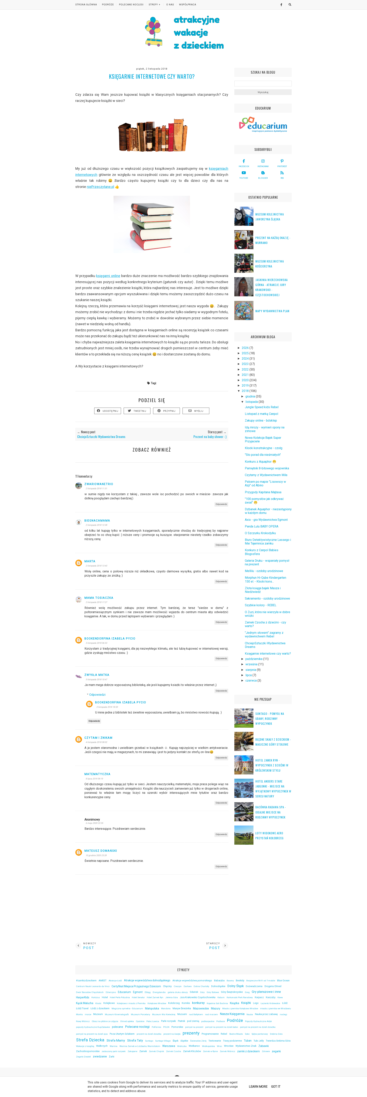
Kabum (221, 997)
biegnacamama (97, 520)
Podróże (108, 4)
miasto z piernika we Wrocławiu (275, 1008)
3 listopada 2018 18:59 (107, 707)
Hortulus (95, 997)
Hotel (105, 997)
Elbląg (148, 992)
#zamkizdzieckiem (86, 980)
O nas (170, 4)
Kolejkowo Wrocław (157, 1003)
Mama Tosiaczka (99, 597)
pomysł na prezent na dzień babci (221, 1027)
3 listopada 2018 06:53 (96, 643)
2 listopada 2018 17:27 (96, 602)
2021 (245, 375)
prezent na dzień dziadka (149, 1034)
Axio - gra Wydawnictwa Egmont (266, 520)
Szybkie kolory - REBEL (260, 605)
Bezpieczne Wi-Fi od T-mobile (260, 980)
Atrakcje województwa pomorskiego (192, 980)
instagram (263, 166)
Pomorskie (177, 1026)
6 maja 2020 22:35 (94, 823)
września (251, 664)
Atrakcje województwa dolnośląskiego (147, 980)
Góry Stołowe (213, 992)
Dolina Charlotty (201, 986)
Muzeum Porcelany (140, 1014)
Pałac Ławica (152, 1021)
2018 (245, 391)
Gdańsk (194, 992)
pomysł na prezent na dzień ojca (92, 1034)
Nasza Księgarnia (232, 1014)
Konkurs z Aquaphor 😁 (260, 461)
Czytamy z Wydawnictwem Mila (266, 475)
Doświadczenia (254, 986)
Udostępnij (111, 411)
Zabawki (263, 1045)
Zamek (143, 1051)
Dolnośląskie (218, 986)
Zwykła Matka (97, 674)
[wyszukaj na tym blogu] (290, 4)
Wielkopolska (208, 1046)
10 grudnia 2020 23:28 (96, 855)
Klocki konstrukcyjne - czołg (263, 448)
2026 (245, 348)
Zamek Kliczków (192, 1051)
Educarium (124, 992)
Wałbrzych (102, 1045)
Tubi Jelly (259, 1040)
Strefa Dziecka (90, 1039)
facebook (244, 166)
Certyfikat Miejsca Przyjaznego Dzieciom (136, 986)
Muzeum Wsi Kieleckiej (163, 1014)
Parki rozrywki (168, 1021)
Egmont (138, 992)
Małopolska (152, 1008)
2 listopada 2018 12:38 (96, 525)
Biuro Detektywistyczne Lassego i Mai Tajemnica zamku (268, 541)
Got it (275, 1086)
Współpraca (187, 4)
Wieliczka (182, 1046)
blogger (263, 178)
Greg (247, 992)
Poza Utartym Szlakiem (122, 1033)
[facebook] (280, 5)
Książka (234, 1003)
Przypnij (169, 411)
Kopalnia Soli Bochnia (217, 1003)
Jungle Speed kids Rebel (261, 407)
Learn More (258, 1086)
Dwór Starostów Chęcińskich (90, 992)
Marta (90, 561)
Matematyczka (97, 774)
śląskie (184, 1040)
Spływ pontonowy (260, 1034)
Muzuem (182, 1014)
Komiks (186, 1003)
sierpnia (251, 670)
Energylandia (159, 992)
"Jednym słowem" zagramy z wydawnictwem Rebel (264, 634)
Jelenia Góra (171, 997)
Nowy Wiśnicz (83, 1021)
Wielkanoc (194, 1045)
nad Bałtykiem (196, 1014)
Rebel (224, 1033)
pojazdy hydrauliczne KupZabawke (93, 1027)
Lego (256, 1003)
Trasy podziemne (232, 1040)
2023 (245, 364)
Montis (79, 1014)
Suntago (149, 1041)
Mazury (215, 1008)
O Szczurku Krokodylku (260, 533)
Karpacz (259, 997)
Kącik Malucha (84, 1003)
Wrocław (228, 1045)
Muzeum (98, 1014)
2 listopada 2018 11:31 (96, 488)
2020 (245, 380)
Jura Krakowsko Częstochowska (197, 997)
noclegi (283, 1014)
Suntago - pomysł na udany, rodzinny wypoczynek (269, 718)
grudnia (250, 396)
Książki (246, 1003)
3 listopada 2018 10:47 (96, 679)
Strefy (153, 4)
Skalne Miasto (236, 1034)
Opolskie (140, 1021)
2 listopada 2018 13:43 (96, 566)
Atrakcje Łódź (115, 980)
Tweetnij (140, 411)
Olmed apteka (127, 1021)
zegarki (276, 1051)
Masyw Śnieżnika (182, 1008)
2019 (245, 385)
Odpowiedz (221, 504)
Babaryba (219, 980)
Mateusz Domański (100, 850)
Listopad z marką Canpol (261, 414)
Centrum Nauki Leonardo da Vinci (93, 986)
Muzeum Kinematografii (117, 1014)
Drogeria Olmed (273, 986)
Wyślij (198, 411)
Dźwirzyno (111, 992)
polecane (117, 1026)
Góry (202, 992)
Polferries (156, 1027)
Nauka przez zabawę (266, 1014)
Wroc (219, 1046)
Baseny (230, 980)
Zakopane (132, 1051)
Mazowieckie (201, 1008)
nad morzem (211, 1014)
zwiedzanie (100, 1056)
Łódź (284, 1003)
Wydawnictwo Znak (245, 1045)
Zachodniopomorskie (88, 1051)
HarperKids (82, 997)
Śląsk (175, 1040)
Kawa (280, 997)
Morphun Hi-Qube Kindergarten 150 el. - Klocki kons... (265, 579)
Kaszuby (270, 997)
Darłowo (188, 986)
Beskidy (240, 980)
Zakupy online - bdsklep (261, 420)
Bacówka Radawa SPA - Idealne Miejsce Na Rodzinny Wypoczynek (270, 812)
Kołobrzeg (174, 1003)
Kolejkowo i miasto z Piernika (131, 1003)
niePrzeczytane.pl (100, 187)
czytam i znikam (98, 737)
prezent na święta (171, 1034)
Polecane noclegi (137, 1027)
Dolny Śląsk (235, 986)
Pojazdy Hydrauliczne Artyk (258, 1021)
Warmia (113, 1046)
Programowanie (210, 1033)
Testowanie (215, 1040)
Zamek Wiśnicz (227, 1051)
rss (282, 178)
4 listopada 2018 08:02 (96, 742)
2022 (245, 369)
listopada (252, 402)
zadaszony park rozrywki (114, 1051)
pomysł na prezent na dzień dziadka (257, 1027)
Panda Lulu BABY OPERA (261, 526)
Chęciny (167, 986)
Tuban (248, 1040)
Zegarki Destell (83, 1057)
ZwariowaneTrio (98, 484)
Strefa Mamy (115, 1040)
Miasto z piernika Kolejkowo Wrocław (240, 1008)
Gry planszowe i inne (266, 992)
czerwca (251, 680)
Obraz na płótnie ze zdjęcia (105, 1021)
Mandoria (166, 1008)
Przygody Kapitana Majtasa (263, 492)
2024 (245, 358)
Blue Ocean (283, 980)
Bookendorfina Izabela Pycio (110, 638)
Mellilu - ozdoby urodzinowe (264, 571)
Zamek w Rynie (210, 1051)
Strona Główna (86, 4)
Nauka (250, 1014)
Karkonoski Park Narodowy (240, 997)
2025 (245, 353)
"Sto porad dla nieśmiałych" (263, 455)
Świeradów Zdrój (198, 1041)
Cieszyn (178, 986)
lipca (249, 675)
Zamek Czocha (173, 1051)
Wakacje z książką (85, 1046)
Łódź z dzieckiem (100, 1008)
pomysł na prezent (194, 1027)
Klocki (98, 1003)
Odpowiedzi (97, 694)
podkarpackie (207, 1021)
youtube (244, 178)
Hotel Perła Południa (120, 997)
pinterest (282, 166)
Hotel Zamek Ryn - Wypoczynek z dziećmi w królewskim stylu (271, 765)
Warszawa (168, 1045)
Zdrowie (266, 1051)
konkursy (198, 1003)
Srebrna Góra (276, 1034)
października (254, 659)
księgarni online (108, 276)
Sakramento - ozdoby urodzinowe (267, 598)
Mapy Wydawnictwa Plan (272, 311)
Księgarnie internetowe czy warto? (268, 653)
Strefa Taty (135, 1040)
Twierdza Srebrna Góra (278, 1040)
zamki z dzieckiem (248, 1051)
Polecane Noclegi (131, 4)
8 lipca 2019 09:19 (94, 779)
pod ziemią (193, 1021)
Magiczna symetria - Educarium (127, 1008)
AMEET (102, 980)
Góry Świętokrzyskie (232, 992)
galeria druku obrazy (178, 992)
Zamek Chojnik (156, 1051)
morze (88, 1014)
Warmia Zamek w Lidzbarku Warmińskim (139, 1046)
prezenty (191, 1032)
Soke (247, 1034)
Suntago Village (163, 1041)
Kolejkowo (109, 1003)
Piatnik (181, 1021)
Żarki (111, 1056)
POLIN (166, 1027)
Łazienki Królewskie (270, 1003)
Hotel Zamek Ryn (155, 997)
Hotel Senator (138, 997)
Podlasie (220, 1021)
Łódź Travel (82, 1008)
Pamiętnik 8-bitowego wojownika (267, 468)
